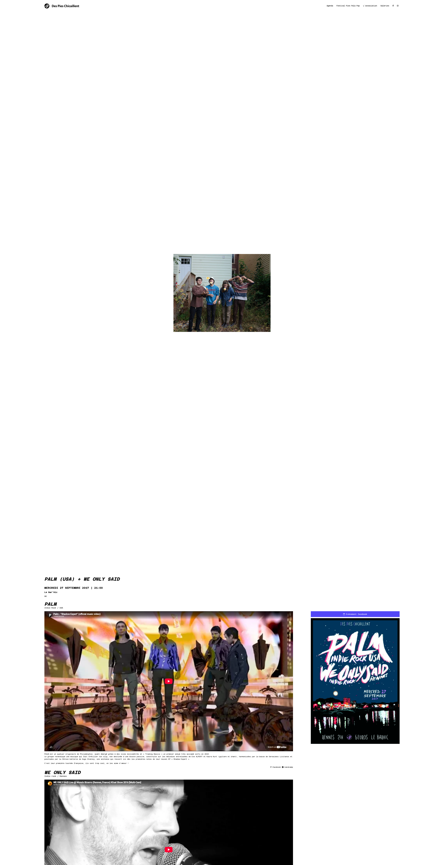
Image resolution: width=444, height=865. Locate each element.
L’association (370, 6)
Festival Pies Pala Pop (348, 6)
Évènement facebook (356, 614)
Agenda (330, 6)
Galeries (384, 6)
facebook (276, 767)
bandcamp (288, 767)
